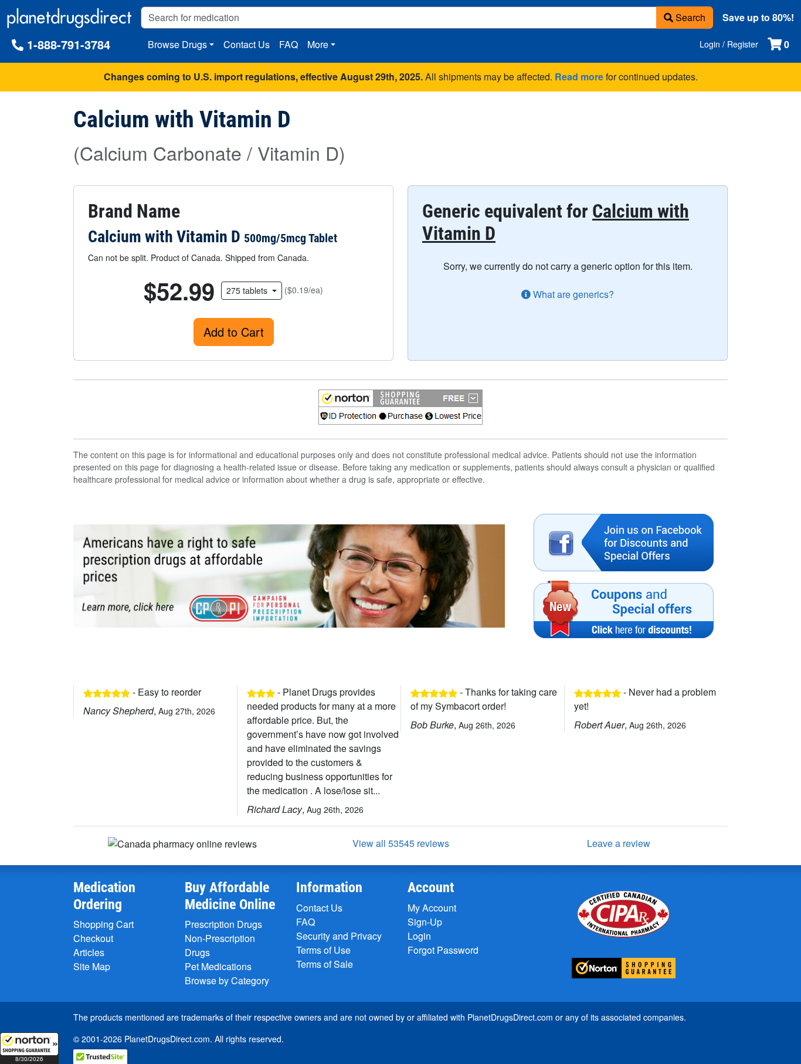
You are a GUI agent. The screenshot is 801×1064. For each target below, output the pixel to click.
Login (419, 936)
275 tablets (248, 290)
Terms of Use (323, 950)
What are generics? (572, 294)
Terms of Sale (324, 964)
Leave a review (618, 843)
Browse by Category (227, 980)
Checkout (93, 938)
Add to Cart (233, 331)
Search (689, 17)
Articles (88, 952)
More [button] (317, 44)
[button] (29, 1048)
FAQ (288, 44)
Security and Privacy (339, 936)
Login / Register (729, 44)
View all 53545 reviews (400, 843)
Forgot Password (443, 950)
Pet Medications (218, 966)
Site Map (91, 966)
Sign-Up (425, 922)
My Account (432, 907)
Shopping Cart (103, 924)
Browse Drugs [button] (177, 44)
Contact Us (246, 44)
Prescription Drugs (223, 924)
